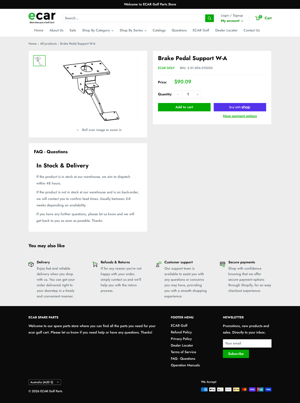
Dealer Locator (226, 30)
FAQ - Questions (183, 358)
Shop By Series (131, 30)
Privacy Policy (181, 338)
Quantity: (165, 94)
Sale (72, 30)
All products (48, 43)
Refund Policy (181, 332)
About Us (56, 30)
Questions (179, 30)
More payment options (240, 116)
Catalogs (159, 30)
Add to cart (184, 107)
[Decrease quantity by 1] (178, 94)
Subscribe (236, 353)
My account (230, 20)
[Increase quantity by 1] (197, 94)
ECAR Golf (201, 30)
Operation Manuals (185, 365)
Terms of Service (183, 352)
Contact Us (252, 30)
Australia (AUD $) (41, 382)
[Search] (209, 18)
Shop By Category (96, 30)
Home (38, 30)
